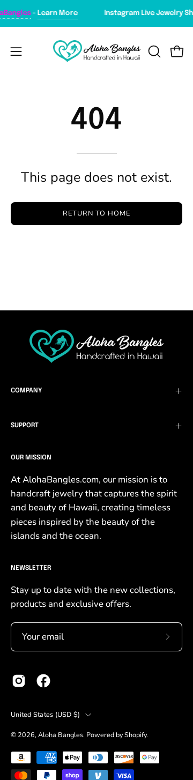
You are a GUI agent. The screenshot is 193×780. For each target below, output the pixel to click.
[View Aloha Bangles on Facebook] (43, 681)
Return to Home (96, 213)
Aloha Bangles (60, 734)
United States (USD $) (45, 714)
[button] (153, 51)
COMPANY (26, 391)
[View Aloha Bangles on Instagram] (19, 681)
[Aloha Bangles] (96, 51)
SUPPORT (25, 425)
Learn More (54, 13)
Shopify (135, 734)
